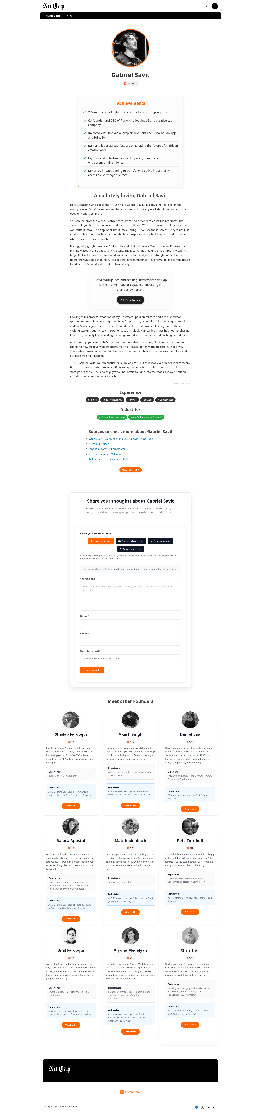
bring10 (92, 399)
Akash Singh (130, 734)
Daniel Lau (190, 734)
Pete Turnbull (190, 840)
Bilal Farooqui (71, 950)
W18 (132, 741)
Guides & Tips (53, 15)
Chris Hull (190, 950)
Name (84, 616)
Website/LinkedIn (90, 651)
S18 (72, 848)
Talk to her (132, 300)
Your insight (87, 578)
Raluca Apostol (70, 840)
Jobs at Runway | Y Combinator (107, 449)
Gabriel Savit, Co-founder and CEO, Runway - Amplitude (121, 438)
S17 (132, 848)
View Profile (72, 806)
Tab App (147, 399)
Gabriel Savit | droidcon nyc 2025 (108, 459)
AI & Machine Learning (112, 417)
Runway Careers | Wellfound (105, 454)
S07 (72, 741)
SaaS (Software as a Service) (146, 417)
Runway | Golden (99, 444)
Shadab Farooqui (71, 734)
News (69, 15)
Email (84, 633)
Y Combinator (165, 399)
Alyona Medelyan (130, 950)
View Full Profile (131, 469)
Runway (132, 399)
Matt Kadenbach (130, 840)
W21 (135, 83)
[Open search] (206, 6)
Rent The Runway (112, 399)
